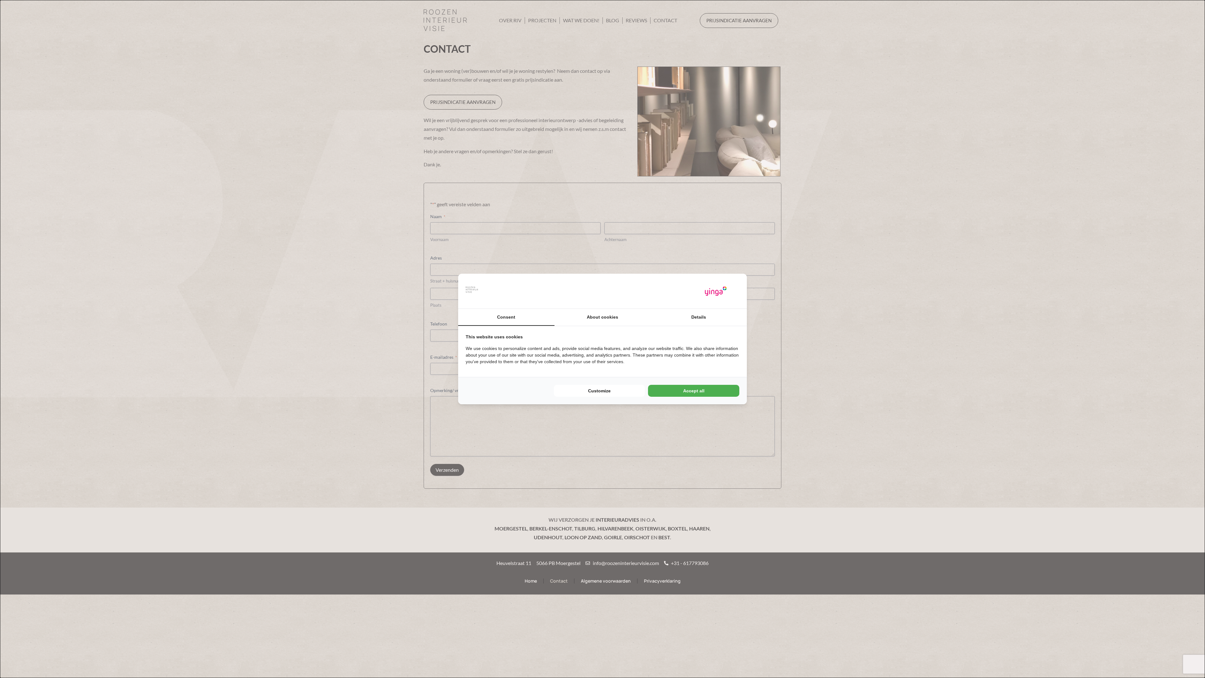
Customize (599, 390)
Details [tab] (698, 317)
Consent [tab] (506, 317)
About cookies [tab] (602, 317)
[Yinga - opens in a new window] (715, 291)
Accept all (693, 390)
